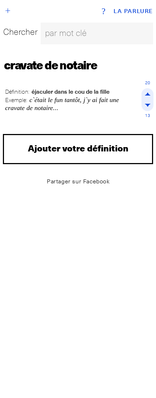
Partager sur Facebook (78, 181)
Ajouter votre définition (78, 148)
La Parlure (133, 11)
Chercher (20, 32)
